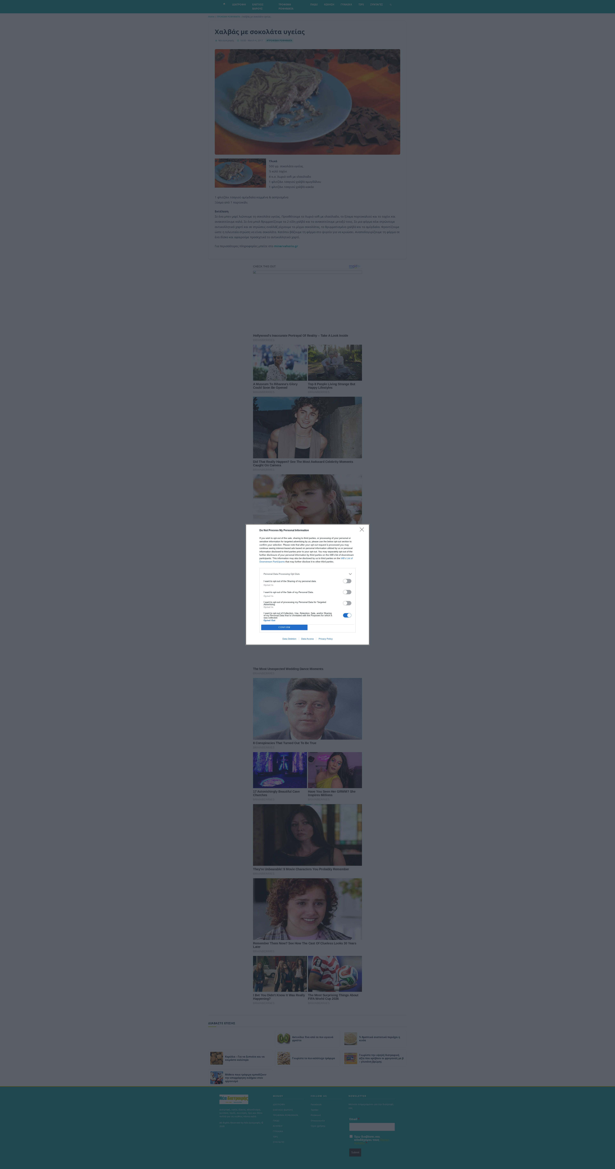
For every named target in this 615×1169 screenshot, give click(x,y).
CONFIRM (284, 627)
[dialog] (307, 584)
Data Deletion (289, 638)
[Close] (363, 531)
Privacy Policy (326, 638)
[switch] (347, 581)
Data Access (307, 638)
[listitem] (307, 574)
